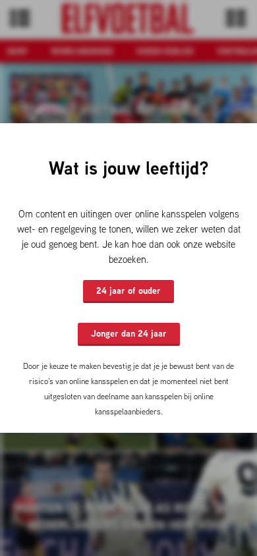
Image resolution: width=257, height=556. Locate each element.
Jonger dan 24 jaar (129, 333)
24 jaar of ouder (128, 290)
